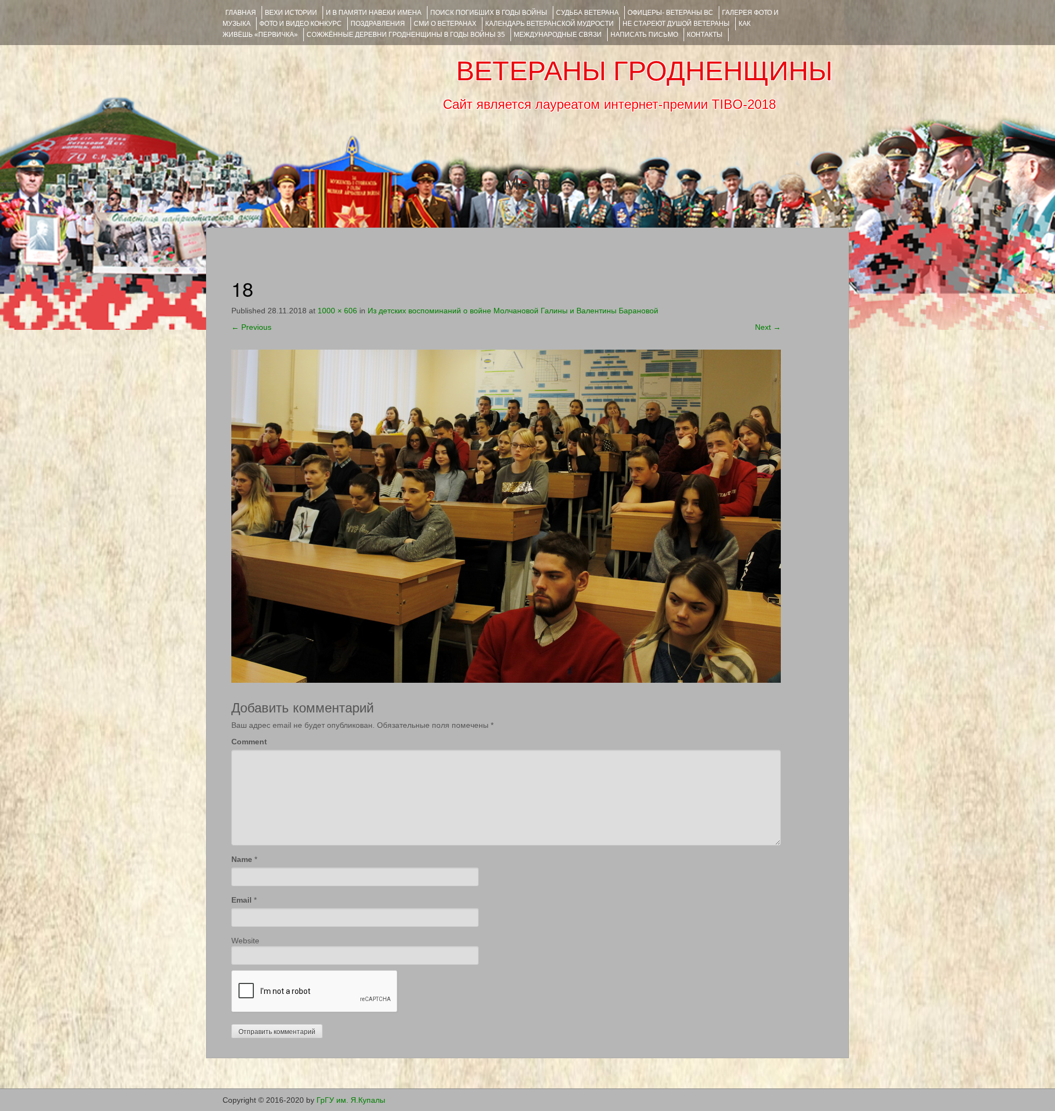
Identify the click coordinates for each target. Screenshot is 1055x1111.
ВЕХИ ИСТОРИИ (291, 12)
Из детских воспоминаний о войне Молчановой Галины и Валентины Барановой (513, 310)
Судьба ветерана (587, 12)
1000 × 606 (337, 310)
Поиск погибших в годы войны (488, 12)
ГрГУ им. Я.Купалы (350, 1100)
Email (241, 900)
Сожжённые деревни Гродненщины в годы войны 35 (406, 34)
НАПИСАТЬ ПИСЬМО (644, 34)
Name (241, 859)
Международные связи (558, 34)
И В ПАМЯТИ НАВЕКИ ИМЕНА (373, 12)
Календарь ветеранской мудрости (549, 23)
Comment (249, 741)
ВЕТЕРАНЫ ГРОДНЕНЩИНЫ (644, 71)
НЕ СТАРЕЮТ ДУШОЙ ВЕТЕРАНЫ (676, 23)
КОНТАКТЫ (705, 34)
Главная (240, 12)
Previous (251, 327)
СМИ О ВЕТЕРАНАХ (445, 23)
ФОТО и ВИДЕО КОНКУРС (300, 23)
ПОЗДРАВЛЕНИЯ (378, 23)
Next (768, 327)
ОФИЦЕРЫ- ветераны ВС (670, 12)
